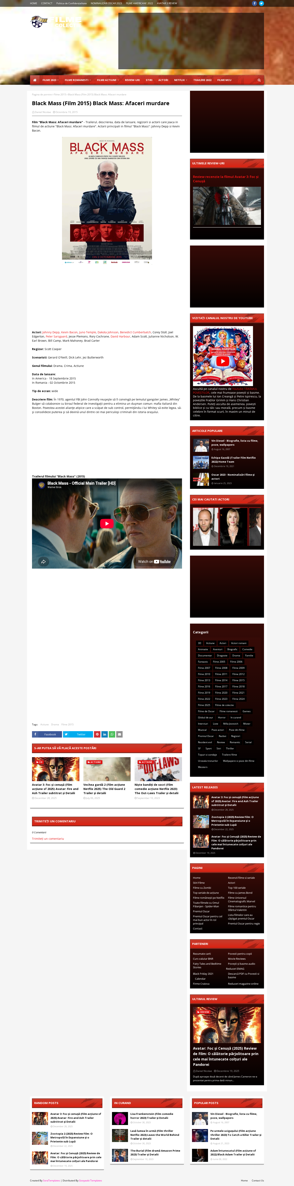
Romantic (235, 742)
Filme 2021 (238, 692)
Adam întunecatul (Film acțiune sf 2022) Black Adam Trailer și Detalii (233, 1152)
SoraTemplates (51, 1180)
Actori (223, 643)
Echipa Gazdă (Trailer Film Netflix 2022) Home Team (233, 459)
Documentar (205, 655)
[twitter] (261, 3)
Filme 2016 (204, 686)
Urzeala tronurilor (208, 761)
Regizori (235, 736)
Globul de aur (205, 717)
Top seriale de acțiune (206, 892)
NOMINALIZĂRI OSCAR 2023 (106, 3)
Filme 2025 (204, 705)
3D (199, 643)
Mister (246, 723)
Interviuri (203, 723)
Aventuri (217, 649)
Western (202, 767)
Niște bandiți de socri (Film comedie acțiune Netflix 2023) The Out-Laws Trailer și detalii (156, 789)
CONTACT (46, 3)
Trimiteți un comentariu (48, 839)
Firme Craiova (201, 983)
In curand (236, 717)
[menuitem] (35, 80)
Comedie (247, 649)
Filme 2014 (221, 680)
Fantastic (203, 661)
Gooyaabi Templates (90, 1180)
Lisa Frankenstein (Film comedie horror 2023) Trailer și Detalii (151, 1116)
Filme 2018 (238, 686)
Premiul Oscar (206, 736)
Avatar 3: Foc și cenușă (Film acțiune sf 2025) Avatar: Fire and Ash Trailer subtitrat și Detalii (55, 789)
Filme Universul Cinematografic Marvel (241, 899)
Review (221, 742)
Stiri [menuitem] (149, 80)
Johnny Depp (51, 332)
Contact (197, 928)
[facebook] (254, 3)
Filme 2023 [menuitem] (49, 80)
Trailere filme (229, 754)
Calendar (200, 978)
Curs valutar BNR (203, 958)
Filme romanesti (229, 711)
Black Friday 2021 (203, 973)
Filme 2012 (238, 674)
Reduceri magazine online (243, 983)
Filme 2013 (204, 680)
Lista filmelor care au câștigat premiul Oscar (241, 916)
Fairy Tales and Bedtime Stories (207, 965)
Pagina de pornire (42, 94)
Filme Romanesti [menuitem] (76, 80)
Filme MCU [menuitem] (224, 80)
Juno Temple (87, 332)
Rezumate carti (202, 953)
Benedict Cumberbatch (135, 332)
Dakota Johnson (108, 332)
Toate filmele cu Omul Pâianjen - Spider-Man (206, 904)
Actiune (44, 724)
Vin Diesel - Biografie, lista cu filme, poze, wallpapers (234, 442)
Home (196, 878)
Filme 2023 (221, 699)
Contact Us (258, 1180)
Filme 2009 (238, 668)
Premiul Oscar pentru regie (244, 923)
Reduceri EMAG (235, 968)
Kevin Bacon (69, 332)
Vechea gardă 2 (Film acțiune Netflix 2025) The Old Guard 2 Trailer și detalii (104, 789)
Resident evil (205, 742)
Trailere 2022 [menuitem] (202, 80)
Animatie (203, 649)
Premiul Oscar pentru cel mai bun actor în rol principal (207, 919)
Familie (249, 655)
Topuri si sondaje (207, 754)
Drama (55, 724)
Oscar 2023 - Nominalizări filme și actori (233, 476)
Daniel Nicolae (43, 112)
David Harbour (120, 336)
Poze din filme (237, 730)
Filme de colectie (224, 705)
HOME (33, 3)
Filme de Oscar (206, 711)
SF (199, 748)
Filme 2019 (204, 692)
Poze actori (218, 730)
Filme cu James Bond (240, 892)
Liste (215, 723)
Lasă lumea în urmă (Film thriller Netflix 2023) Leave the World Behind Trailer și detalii (154, 1134)
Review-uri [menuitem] (132, 80)
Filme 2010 (204, 674)
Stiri (219, 748)
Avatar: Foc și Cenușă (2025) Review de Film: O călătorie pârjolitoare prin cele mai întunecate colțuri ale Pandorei (236, 842)
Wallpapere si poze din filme (238, 761)
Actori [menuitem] (163, 80)
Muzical (202, 730)
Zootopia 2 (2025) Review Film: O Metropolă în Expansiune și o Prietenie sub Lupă (232, 821)
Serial (248, 742)
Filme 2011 (221, 674)
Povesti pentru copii (240, 953)
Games (247, 711)
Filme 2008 (221, 668)
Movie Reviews (237, 958)
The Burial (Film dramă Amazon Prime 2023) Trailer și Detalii (155, 1152)
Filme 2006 (236, 661)
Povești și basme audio (241, 963)
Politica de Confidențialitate (71, 3)
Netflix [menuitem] (179, 80)
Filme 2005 (219, 661)
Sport (209, 748)
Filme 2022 (204, 699)
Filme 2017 (221, 686)
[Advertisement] (191, 41)
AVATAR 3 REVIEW (167, 3)
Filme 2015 (60, 94)
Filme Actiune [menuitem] (106, 80)
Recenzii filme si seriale (241, 878)
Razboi (222, 736)
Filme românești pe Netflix (208, 897)
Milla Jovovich (230, 723)
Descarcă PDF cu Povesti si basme (243, 975)
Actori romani (238, 643)
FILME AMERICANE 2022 (139, 3)
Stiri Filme (199, 883)
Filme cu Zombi (202, 888)
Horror (222, 717)
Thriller (230, 748)
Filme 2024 (238, 699)
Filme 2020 (221, 692)
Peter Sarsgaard (56, 336)
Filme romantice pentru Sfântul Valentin (242, 908)
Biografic (232, 649)
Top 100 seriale (237, 888)
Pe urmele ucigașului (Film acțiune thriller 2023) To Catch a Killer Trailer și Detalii (235, 1134)
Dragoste (222, 655)
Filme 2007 (204, 668)
